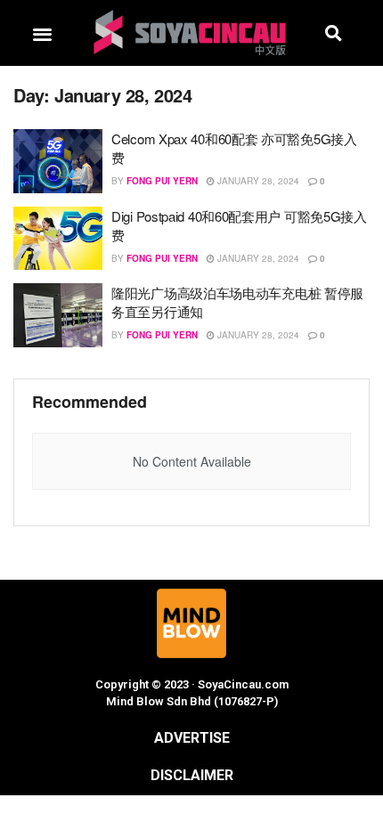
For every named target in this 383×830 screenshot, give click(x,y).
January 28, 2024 (257, 181)
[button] (42, 33)
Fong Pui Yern (162, 181)
